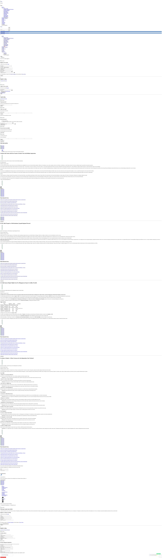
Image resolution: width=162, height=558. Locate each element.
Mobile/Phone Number (3, 538)
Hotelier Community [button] (5, 18)
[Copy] (2, 158)
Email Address (2, 537)
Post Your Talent (2, 32)
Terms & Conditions (13, 74)
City (1, 550)
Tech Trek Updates (6, 10)
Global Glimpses (6, 12)
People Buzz (5, 42)
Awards (3, 21)
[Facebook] (2, 157)
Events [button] (3, 20)
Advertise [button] (3, 492)
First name (2, 65)
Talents (3, 19)
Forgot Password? (7, 91)
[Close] (0, 57)
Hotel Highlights (6, 16)
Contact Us (3, 23)
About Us (5, 52)
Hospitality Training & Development (8, 9)
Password (1, 71)
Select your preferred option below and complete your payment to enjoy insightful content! (12, 552)
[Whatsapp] (2, 155)
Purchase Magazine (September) (4, 31)
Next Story (2, 221)
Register (2, 75)
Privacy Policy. (24, 74)
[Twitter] (2, 182)
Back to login (2, 132)
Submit (1, 139)
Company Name (2, 68)
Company (1, 516)
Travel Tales (5, 14)
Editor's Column (6, 8)
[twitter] (3, 502)
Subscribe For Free (3, 473)
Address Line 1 (2, 548)
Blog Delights (5, 11)
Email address (2, 89)
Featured (3, 17)
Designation (2, 517)
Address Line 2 (2, 549)
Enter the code (2, 112)
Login (1, 5)
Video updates (6, 45)
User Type (2, 67)
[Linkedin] (2, 245)
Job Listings (3, 22)
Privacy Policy (4, 495)
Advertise (3, 24)
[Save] (2, 159)
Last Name (2, 66)
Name (1, 515)
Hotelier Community (5, 487)
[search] (9, 28)
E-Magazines (4, 488)
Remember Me (3, 91)
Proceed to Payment (3, 557)
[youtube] (3, 500)
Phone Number (2, 547)
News (3, 7)
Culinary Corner (6, 15)
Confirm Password (3, 72)
